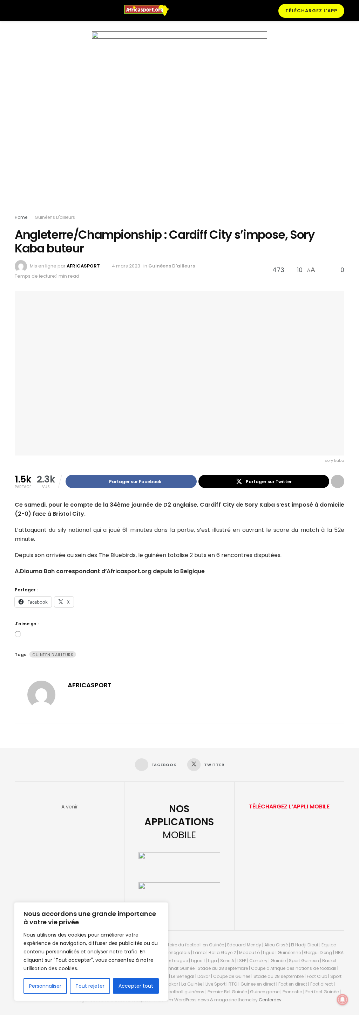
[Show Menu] (18, 10)
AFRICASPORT (83, 266)
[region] (91, 951)
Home (21, 217)
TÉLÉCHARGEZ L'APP (311, 10)
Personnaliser (45, 985)
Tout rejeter (89, 985)
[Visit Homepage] (149, 10)
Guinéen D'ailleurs (52, 655)
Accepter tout (135, 985)
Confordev (270, 1000)
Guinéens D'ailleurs (55, 217)
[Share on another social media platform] (337, 481)
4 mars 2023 (126, 266)
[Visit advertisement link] (179, 124)
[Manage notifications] (342, 999)
